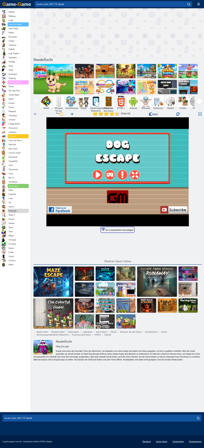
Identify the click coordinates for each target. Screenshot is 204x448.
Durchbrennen (150, 332)
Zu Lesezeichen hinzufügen (119, 230)
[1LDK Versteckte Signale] (125, 273)
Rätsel (113, 332)
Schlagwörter (178, 442)
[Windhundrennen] (84, 71)
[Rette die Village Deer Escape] (188, 289)
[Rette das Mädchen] (125, 321)
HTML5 (97, 335)
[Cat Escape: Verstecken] (84, 87)
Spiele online (42, 332)
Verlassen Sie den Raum (130, 332)
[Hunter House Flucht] (167, 87)
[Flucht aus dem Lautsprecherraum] (167, 305)
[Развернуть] (200, 114)
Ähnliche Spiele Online (117, 261)
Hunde (163, 332)
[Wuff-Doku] (146, 87)
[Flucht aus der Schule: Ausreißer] (157, 281)
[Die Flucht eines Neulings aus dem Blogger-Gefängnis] (188, 273)
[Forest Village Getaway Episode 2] (188, 305)
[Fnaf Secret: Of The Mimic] (146, 305)
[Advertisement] (75, 32)
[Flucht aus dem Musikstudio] (84, 305)
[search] (188, 4)
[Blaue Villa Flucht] (188, 87)
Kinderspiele (73, 332)
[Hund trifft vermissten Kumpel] (125, 71)
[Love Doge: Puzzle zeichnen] (105, 87)
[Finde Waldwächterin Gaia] (105, 289)
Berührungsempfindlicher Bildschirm (52, 335)
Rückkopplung (195, 442)
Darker (155, 114)
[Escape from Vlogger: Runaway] (84, 289)
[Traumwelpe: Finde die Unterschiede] (167, 71)
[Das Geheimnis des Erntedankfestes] (125, 305)
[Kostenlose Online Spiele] (16, 4)
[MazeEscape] (53, 281)
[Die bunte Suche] (53, 313)
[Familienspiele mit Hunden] (146, 71)
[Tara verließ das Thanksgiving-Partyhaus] (105, 305)
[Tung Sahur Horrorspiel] (84, 273)
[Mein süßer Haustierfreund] (105, 71)
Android (107, 335)
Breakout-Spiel (57, 332)
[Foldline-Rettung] (105, 273)
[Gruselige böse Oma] (84, 321)
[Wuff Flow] (188, 71)
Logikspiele (87, 332)
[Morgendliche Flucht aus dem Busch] (125, 289)
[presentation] (35, 101)
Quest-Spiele (101, 332)
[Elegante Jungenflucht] (105, 321)
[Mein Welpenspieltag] (53, 79)
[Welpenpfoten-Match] (125, 87)
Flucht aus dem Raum (81, 335)
